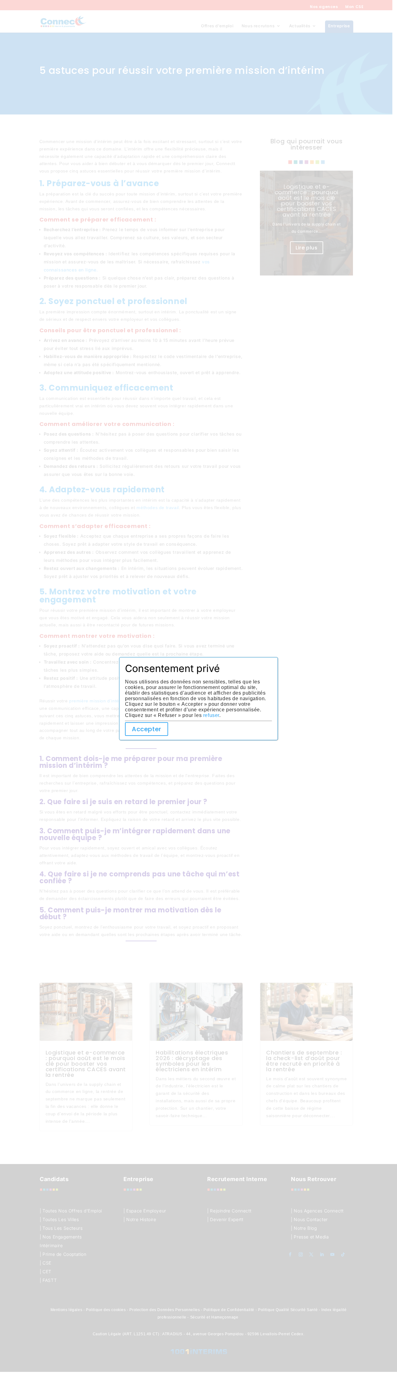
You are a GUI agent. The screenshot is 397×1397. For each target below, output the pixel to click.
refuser (211, 715)
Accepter (146, 729)
